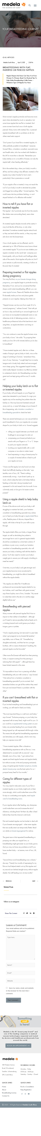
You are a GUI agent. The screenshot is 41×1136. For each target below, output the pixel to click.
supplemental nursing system (22, 724)
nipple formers (11, 292)
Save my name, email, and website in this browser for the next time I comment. (20, 991)
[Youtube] (28, 1093)
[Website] (20, 981)
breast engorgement (19, 831)
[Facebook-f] (22, 1093)
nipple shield (29, 516)
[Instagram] (25, 1093)
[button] (35, 5)
